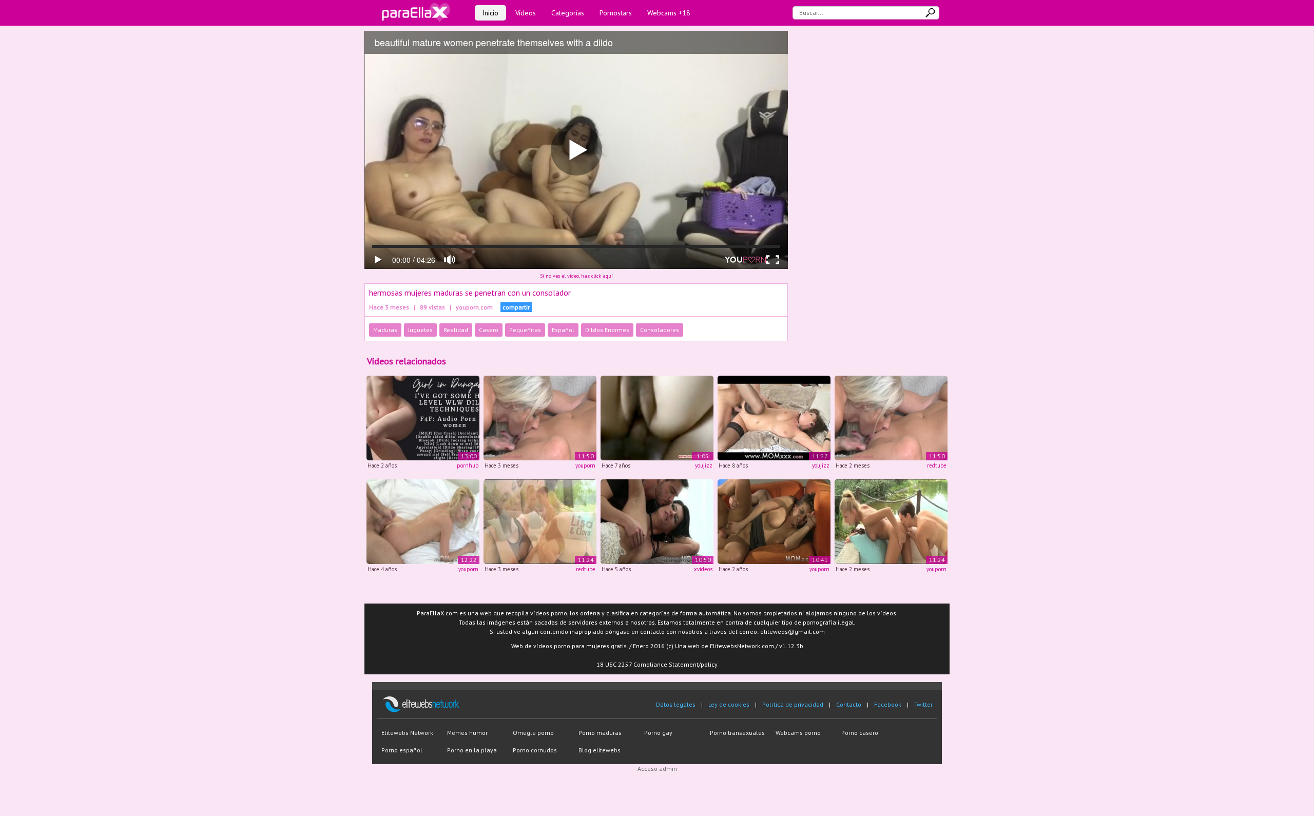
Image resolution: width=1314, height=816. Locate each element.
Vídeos (525, 12)
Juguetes (420, 330)
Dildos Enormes (607, 330)
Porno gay (658, 732)
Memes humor (467, 732)
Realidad (455, 330)
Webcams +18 (668, 12)
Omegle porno (533, 732)
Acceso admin (657, 768)
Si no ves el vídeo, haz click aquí (576, 276)
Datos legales (675, 704)
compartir (516, 307)
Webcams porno (798, 732)
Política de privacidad (792, 704)
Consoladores (659, 330)
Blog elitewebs (599, 750)
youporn (585, 465)
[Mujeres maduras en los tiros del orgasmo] (774, 417)
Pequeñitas (525, 330)
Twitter (923, 704)
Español (563, 330)
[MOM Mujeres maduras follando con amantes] (774, 520)
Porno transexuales (737, 732)
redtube (936, 465)
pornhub (467, 465)
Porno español (401, 750)
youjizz (703, 465)
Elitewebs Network (407, 732)
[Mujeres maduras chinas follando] (657, 417)
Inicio (490, 12)
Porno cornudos (535, 750)
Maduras (385, 330)
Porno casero (859, 732)
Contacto (848, 704)
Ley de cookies (728, 704)
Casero (488, 330)
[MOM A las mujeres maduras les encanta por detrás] (422, 520)
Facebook (887, 704)
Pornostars (616, 12)
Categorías (567, 12)
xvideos (703, 569)
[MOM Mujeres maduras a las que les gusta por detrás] (657, 520)
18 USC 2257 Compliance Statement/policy (657, 664)
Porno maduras (600, 732)
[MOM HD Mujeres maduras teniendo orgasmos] (540, 417)
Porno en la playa (472, 750)
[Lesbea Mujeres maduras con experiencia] (540, 520)
